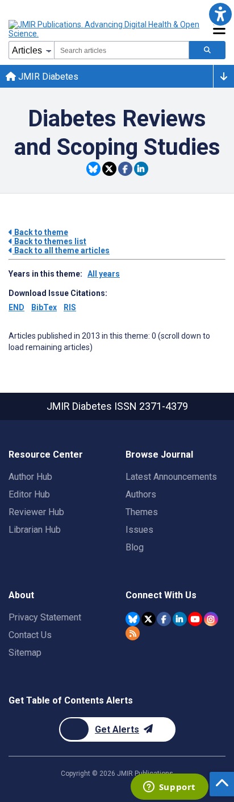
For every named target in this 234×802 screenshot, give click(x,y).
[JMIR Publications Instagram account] (211, 619)
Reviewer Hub (36, 512)
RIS (70, 307)
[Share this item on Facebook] (125, 169)
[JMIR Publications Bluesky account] (133, 619)
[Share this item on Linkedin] (141, 169)
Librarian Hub (35, 529)
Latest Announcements (171, 476)
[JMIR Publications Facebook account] (164, 619)
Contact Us (30, 635)
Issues (139, 529)
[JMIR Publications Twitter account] (148, 619)
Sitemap (25, 652)
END (16, 307)
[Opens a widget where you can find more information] (169, 788)
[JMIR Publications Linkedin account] (180, 619)
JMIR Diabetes (47, 76)
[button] (220, 14)
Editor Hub (29, 494)
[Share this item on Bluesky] (93, 169)
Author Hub (30, 476)
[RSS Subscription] (133, 633)
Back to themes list (49, 241)
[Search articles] (207, 50)
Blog (135, 547)
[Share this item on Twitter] (109, 169)
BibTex (44, 307)
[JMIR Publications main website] (105, 29)
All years (103, 273)
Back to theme (40, 232)
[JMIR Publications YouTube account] (195, 619)
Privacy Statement (45, 617)
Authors (141, 494)
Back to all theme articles (61, 250)
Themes (142, 512)
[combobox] (121, 50)
